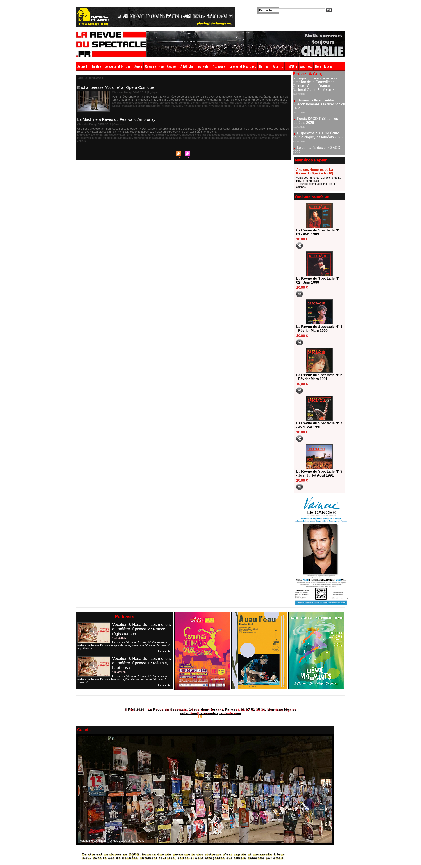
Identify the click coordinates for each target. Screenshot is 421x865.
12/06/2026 (119, 638)
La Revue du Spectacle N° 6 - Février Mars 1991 (319, 377)
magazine (128, 105)
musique (164, 137)
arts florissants (136, 134)
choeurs (153, 102)
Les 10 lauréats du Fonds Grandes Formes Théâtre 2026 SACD (317, 147)
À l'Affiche (186, 66)
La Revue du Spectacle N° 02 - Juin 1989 (317, 280)
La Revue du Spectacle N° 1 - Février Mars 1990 (319, 329)
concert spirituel (235, 134)
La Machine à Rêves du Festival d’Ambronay (116, 119)
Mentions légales (281, 709)
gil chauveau (210, 102)
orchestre (168, 105)
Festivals (203, 66)
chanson (127, 102)
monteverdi (141, 137)
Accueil (82, 66)
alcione (116, 102)
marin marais (143, 105)
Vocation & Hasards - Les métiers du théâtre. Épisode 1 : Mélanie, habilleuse (141, 663)
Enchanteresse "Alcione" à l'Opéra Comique (115, 87)
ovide (178, 105)
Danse (138, 66)
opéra (157, 105)
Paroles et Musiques (242, 66)
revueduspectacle (220, 105)
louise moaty (279, 102)
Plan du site (189, 716)
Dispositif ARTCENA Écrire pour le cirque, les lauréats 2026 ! (318, 116)
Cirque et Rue (154, 66)
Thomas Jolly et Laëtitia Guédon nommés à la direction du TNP (319, 85)
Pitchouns (218, 66)
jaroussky (281, 134)
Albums (278, 66)
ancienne (96, 134)
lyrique (116, 105)
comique (184, 102)
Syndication (210, 716)
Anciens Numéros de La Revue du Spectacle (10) (314, 171)
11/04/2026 (119, 672)
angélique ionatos (115, 134)
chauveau (140, 102)
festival (251, 134)
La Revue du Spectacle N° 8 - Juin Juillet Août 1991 (319, 473)
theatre (275, 105)
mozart (153, 137)
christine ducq (168, 102)
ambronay (83, 134)
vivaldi (266, 137)
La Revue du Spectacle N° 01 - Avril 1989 (317, 232)
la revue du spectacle (257, 102)
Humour (264, 66)
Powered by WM (229, 716)
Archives (306, 66)
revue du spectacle (195, 105)
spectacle (263, 105)
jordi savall (235, 102)
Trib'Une (291, 66)
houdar (223, 102)
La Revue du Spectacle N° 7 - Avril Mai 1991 (319, 425)
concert (195, 102)
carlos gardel (155, 134)
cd (166, 134)
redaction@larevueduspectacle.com (210, 713)
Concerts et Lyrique (117, 66)
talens (247, 137)
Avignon (172, 66)
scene (252, 105)
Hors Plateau (323, 66)
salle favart (240, 105)
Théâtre (95, 66)
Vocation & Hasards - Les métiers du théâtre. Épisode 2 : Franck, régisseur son (141, 629)
